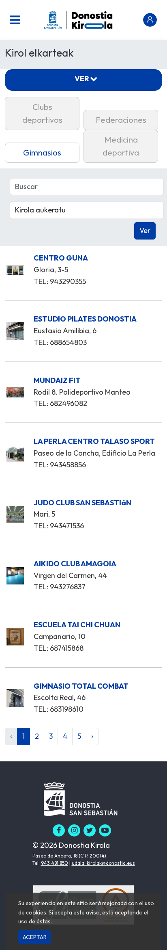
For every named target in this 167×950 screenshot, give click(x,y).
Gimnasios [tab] (42, 152)
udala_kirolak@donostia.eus (103, 863)
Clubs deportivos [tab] (42, 113)
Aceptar (35, 937)
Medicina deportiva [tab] (121, 146)
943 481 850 (54, 863)
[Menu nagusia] (15, 19)
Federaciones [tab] (121, 120)
